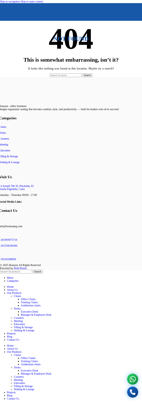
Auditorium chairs (31, 305)
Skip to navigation (10, 1)
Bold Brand (20, 268)
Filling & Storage (23, 327)
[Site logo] (62, 21)
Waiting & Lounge (24, 330)
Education (19, 324)
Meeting (18, 321)
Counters (19, 317)
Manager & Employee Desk (36, 314)
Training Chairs (29, 302)
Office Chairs (28, 299)
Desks (17, 308)
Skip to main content (32, 1)
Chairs (17, 296)
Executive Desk (29, 311)
